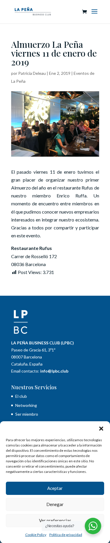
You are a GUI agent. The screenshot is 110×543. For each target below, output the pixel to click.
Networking (26, 405)
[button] (101, 429)
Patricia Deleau (32, 73)
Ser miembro (26, 414)
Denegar (55, 504)
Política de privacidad (65, 534)
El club (21, 396)
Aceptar (55, 488)
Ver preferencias (55, 520)
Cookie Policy (35, 534)
